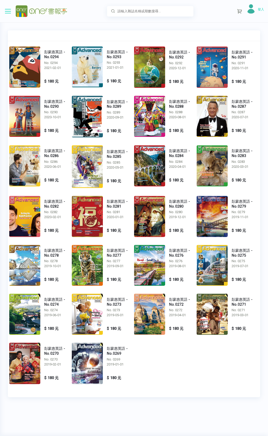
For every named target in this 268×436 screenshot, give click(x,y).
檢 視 (25, 67)
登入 (261, 9)
